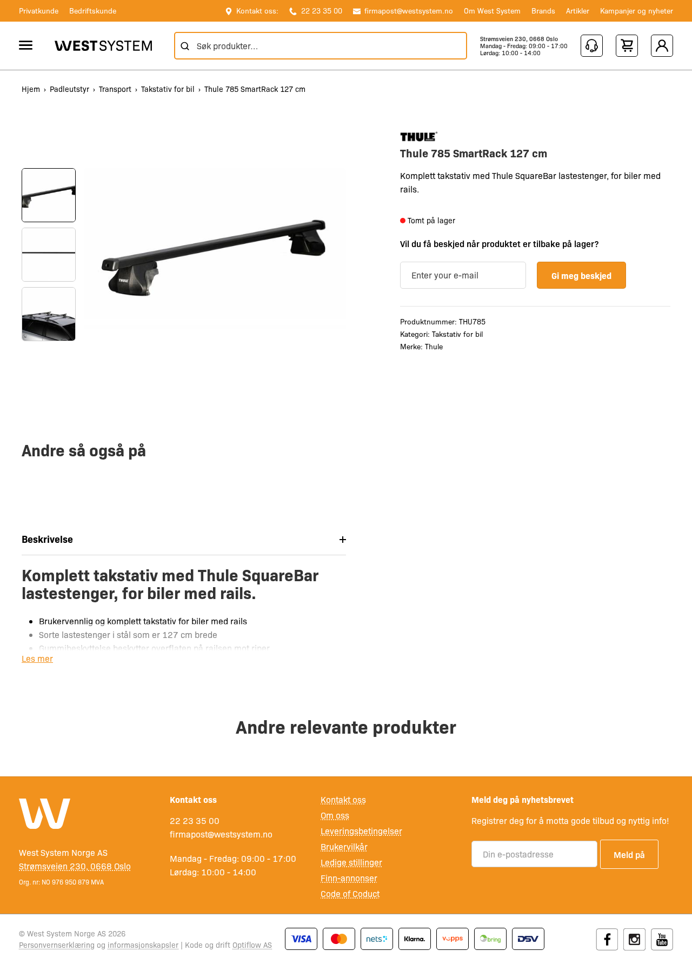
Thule (434, 346)
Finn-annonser (349, 877)
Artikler (577, 10)
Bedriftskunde (92, 10)
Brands (543, 10)
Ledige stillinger (351, 862)
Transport (115, 88)
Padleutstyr (69, 88)
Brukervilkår (344, 846)
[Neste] (49, 362)
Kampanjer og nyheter (636, 10)
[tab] (184, 539)
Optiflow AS (252, 944)
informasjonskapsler (143, 944)
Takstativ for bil (168, 88)
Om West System (492, 10)
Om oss (335, 815)
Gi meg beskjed (581, 275)
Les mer (37, 658)
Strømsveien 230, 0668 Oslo (519, 39)
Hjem (31, 88)
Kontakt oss (343, 799)
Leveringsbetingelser (361, 830)
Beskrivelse (47, 539)
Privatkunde (38, 10)
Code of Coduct (350, 893)
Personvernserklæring (57, 944)
